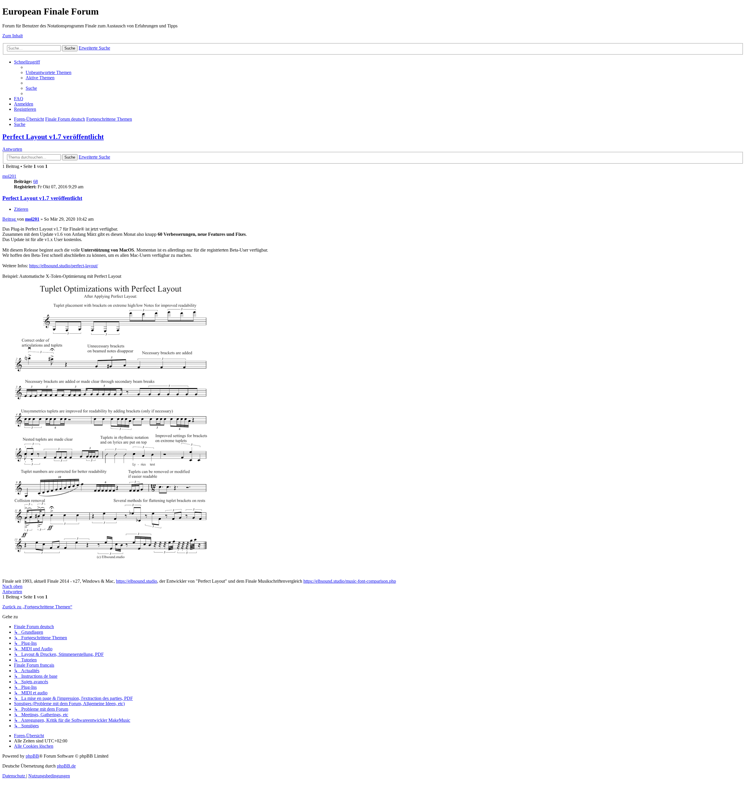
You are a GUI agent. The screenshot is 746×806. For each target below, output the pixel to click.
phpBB (32, 756)
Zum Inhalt (12, 35)
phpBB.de (66, 765)
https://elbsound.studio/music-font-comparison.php (349, 581)
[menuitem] (48, 72)
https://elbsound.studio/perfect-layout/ (63, 265)
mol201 (9, 176)
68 (35, 181)
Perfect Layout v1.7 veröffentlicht (53, 137)
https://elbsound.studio (136, 581)
